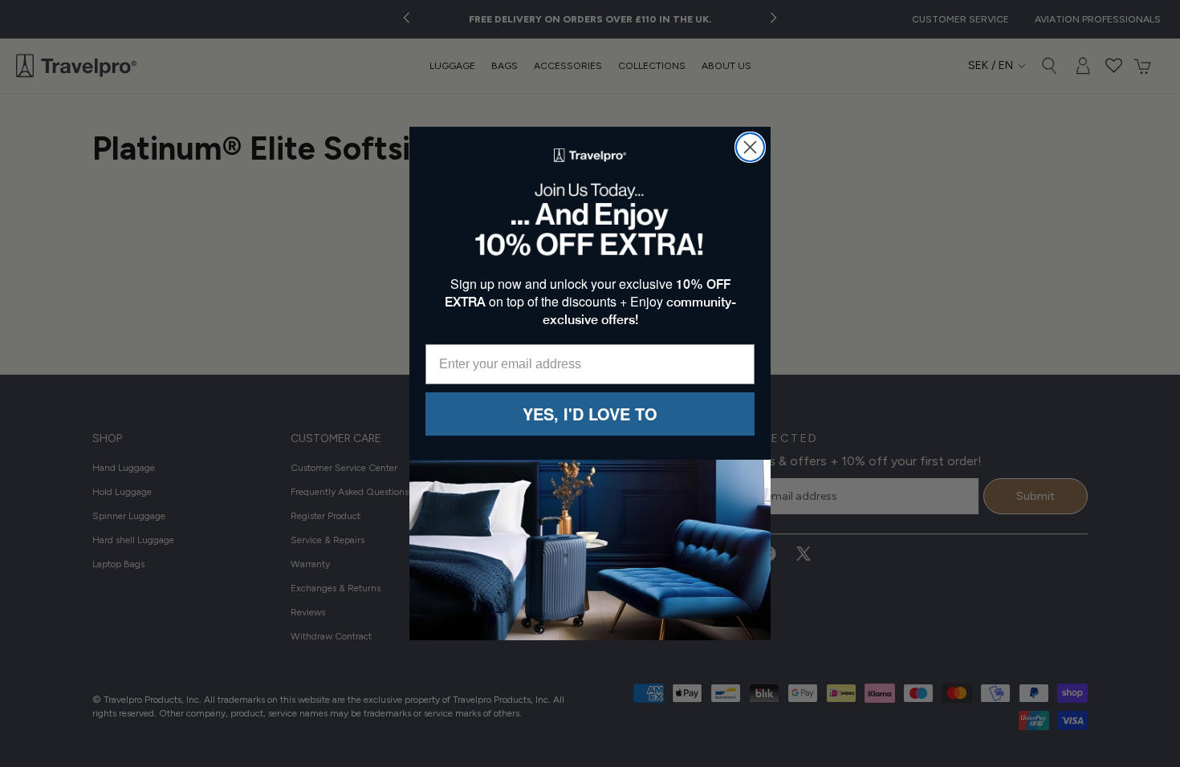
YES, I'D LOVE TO (590, 413)
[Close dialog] (750, 147)
